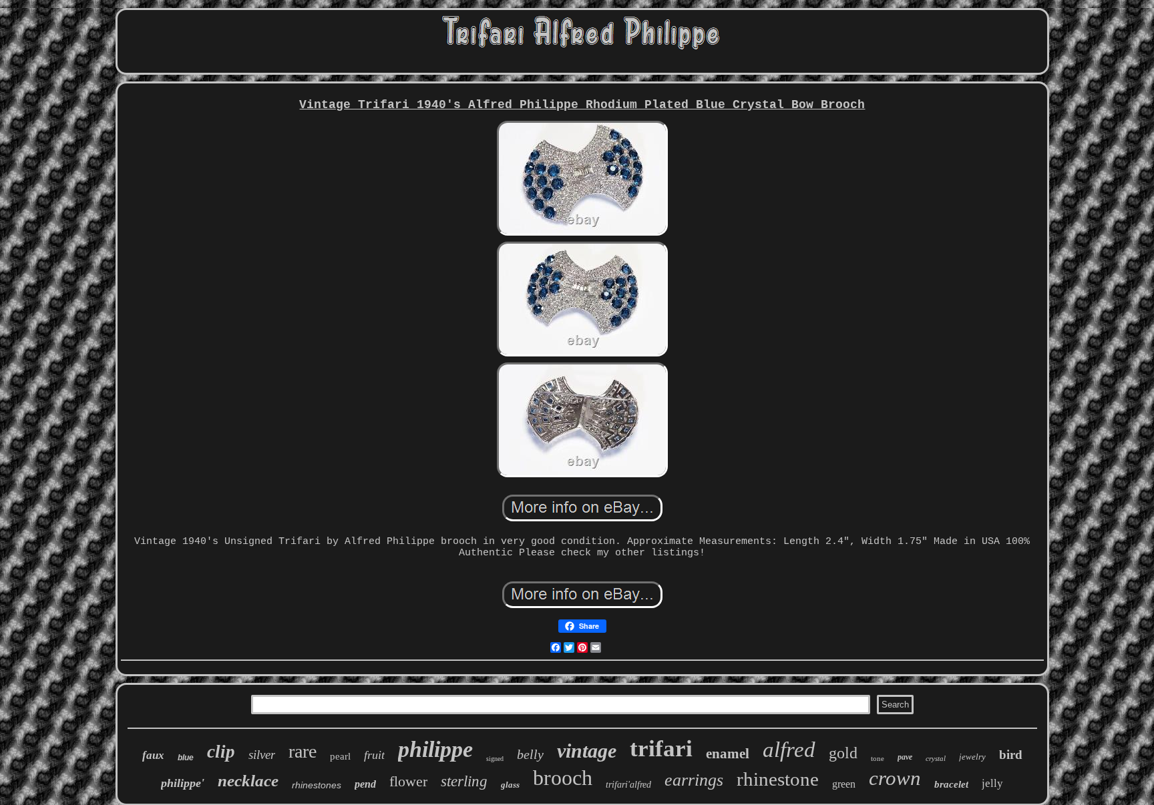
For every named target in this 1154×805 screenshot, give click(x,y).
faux (153, 755)
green (843, 784)
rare (302, 751)
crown (895, 778)
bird (1010, 755)
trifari (661, 749)
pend (365, 784)
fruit (374, 755)
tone (877, 758)
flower (408, 781)
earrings (693, 780)
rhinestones (316, 785)
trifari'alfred (628, 785)
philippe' (182, 783)
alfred (789, 750)
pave (905, 757)
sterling (464, 781)
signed (495, 758)
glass (510, 785)
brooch (562, 778)
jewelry (972, 757)
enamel (727, 754)
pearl (340, 756)
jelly (992, 783)
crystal (936, 758)
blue (186, 757)
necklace (248, 781)
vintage (586, 751)
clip (221, 752)
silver (261, 755)
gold (843, 753)
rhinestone (778, 779)
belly (530, 754)
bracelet (951, 784)
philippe (435, 749)
